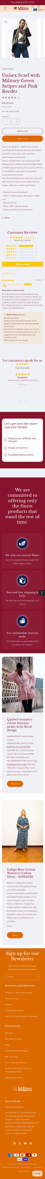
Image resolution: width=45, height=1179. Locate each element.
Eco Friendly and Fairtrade (16, 1062)
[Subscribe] (37, 977)
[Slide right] (28, 62)
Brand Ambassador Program (16, 1050)
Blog (7, 1045)
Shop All (15, 783)
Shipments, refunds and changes (18, 992)
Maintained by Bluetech (11, 1167)
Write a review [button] (22, 264)
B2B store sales (11, 1056)
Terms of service (23, 1171)
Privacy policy (37, 1167)
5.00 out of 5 (29, 237)
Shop (14, 935)
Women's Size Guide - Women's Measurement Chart (18, 1070)
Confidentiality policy (14, 1010)
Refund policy (25, 1167)
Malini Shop (18, 1164)
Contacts (8, 1004)
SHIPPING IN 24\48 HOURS (18, 747)
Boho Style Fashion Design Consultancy (21, 1016)
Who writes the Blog (13, 1039)
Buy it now (23, 138)
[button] (5, 8)
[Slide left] (17, 62)
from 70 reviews (22, 367)
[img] (8, 280)
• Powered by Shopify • (29, 1164)
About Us (8, 1033)
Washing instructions (14, 1077)
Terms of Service (12, 998)
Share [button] (6, 217)
